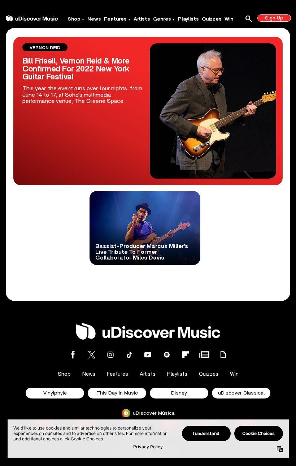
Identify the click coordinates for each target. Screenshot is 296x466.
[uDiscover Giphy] (223, 354)
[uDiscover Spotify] (167, 354)
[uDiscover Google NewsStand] (204, 354)
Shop (74, 19)
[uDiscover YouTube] (148, 354)
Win (229, 19)
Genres (162, 19)
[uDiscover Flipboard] (185, 354)
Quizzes (212, 19)
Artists (142, 19)
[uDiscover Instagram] (110, 354)
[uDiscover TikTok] (129, 354)
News (94, 19)
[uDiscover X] (92, 354)
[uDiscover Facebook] (73, 354)
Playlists (188, 19)
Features (115, 19)
